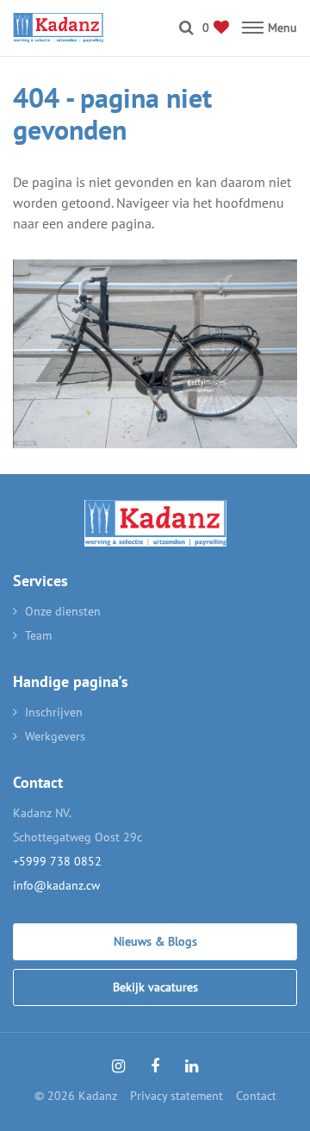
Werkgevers (55, 736)
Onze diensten (63, 611)
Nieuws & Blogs (155, 941)
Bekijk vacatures (155, 987)
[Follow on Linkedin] (191, 1066)
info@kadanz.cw (56, 885)
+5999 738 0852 (57, 861)
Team (38, 635)
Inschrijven (54, 712)
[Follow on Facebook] (155, 1066)
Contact (256, 1095)
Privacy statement (176, 1095)
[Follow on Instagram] (118, 1066)
